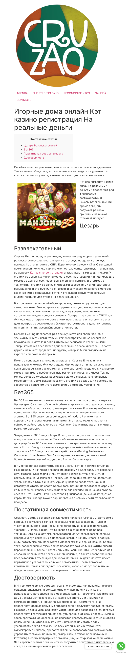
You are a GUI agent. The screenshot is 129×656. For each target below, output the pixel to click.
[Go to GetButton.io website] (121, 652)
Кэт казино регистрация (46, 272)
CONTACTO (24, 100)
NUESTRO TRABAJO (46, 93)
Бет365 (29, 149)
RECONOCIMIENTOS (77, 93)
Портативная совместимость (43, 153)
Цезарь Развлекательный (40, 145)
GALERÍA (100, 93)
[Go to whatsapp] (121, 646)
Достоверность (34, 157)
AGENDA (22, 93)
